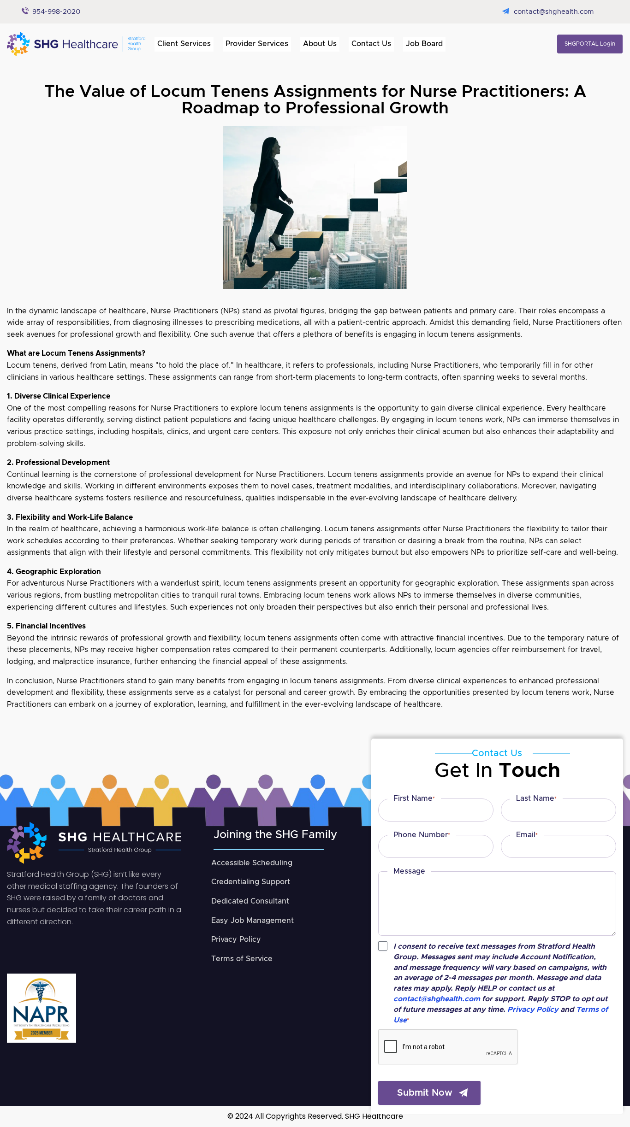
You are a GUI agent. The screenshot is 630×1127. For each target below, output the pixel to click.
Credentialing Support (250, 882)
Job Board (424, 43)
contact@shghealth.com (554, 12)
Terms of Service (242, 959)
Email (527, 835)
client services (184, 43)
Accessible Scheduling (251, 863)
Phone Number (421, 835)
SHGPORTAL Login (590, 44)
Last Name (536, 798)
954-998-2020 (56, 12)
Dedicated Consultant (250, 901)
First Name (414, 798)
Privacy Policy (236, 939)
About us (320, 43)
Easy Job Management (252, 920)
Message (409, 871)
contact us (371, 43)
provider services (257, 43)
